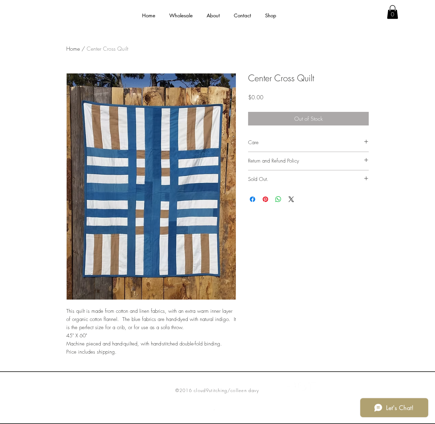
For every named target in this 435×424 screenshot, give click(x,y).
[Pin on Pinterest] (265, 199)
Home (73, 48)
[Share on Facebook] (252, 199)
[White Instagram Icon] (313, 387)
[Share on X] (291, 199)
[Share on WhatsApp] (278, 199)
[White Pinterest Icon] (302, 387)
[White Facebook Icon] (292, 387)
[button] (213, 15)
